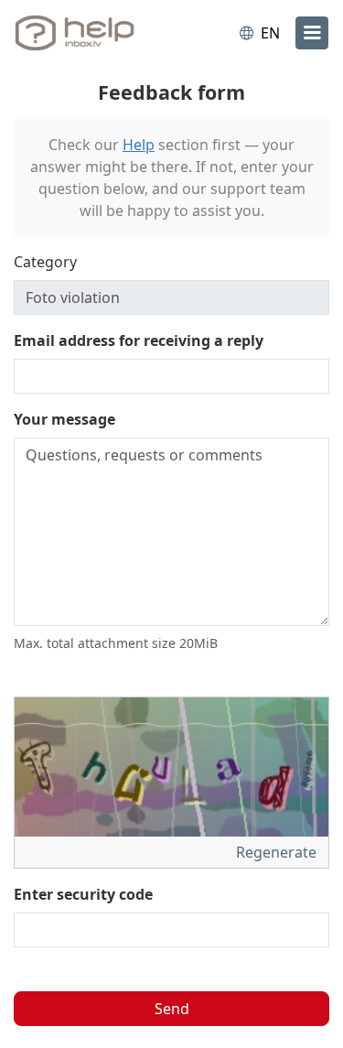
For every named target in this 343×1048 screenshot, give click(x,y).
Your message (64, 419)
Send (172, 1009)
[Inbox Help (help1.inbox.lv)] (90, 33)
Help (139, 145)
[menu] (311, 32)
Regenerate (278, 852)
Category (45, 262)
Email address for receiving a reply (138, 340)
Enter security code (83, 894)
